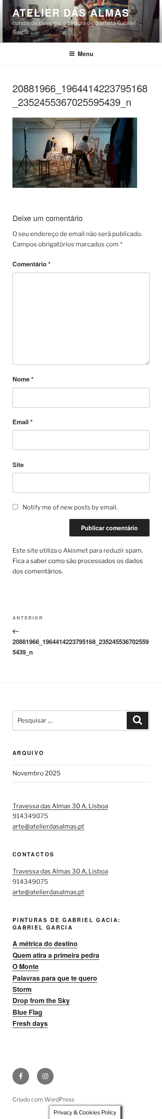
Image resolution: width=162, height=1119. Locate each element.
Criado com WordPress (43, 1099)
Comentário (31, 263)
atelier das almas (71, 12)
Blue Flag (27, 1012)
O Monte (25, 966)
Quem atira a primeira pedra (55, 955)
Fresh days (30, 1023)
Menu (85, 53)
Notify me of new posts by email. (70, 507)
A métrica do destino (45, 943)
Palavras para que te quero (54, 978)
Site (18, 464)
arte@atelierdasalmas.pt (48, 826)
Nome (23, 379)
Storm (22, 989)
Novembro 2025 (36, 773)
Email (22, 421)
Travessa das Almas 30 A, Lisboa (60, 806)
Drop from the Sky (41, 1000)
